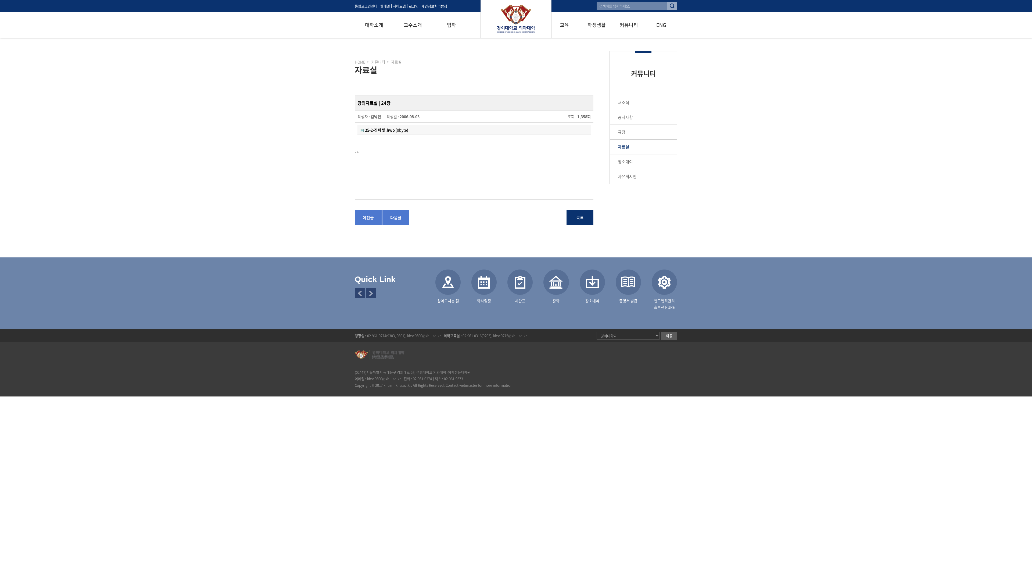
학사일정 (484, 300)
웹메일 (385, 6)
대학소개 (374, 25)
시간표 (520, 300)
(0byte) (386, 130)
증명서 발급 (628, 300)
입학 (451, 25)
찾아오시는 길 (448, 300)
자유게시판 (627, 176)
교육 (564, 25)
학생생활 (596, 25)
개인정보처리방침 (434, 6)
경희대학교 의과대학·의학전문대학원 (516, 19)
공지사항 (625, 117)
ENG (661, 25)
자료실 (623, 147)
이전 (360, 293)
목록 (580, 218)
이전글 (368, 218)
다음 (371, 293)
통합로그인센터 (366, 6)
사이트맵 (399, 6)
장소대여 (625, 162)
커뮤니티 (629, 25)
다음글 (396, 218)
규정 (621, 132)
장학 (556, 300)
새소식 (623, 102)
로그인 (413, 6)
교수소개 (413, 25)
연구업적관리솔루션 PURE (664, 304)
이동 (669, 335)
